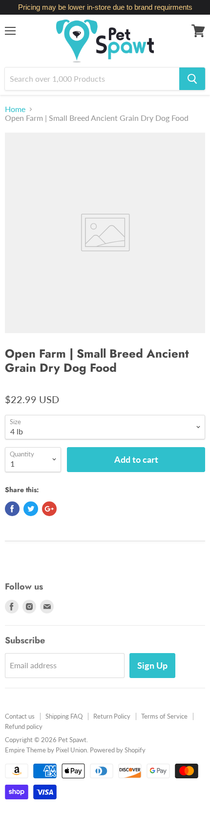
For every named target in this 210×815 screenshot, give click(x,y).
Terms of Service (164, 716)
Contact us (20, 716)
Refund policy (23, 726)
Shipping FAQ (64, 716)
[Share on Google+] (49, 508)
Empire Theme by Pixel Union (46, 750)
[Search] (192, 79)
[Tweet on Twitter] (30, 508)
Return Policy (111, 716)
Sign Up (152, 665)
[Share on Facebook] (12, 508)
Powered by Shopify (118, 750)
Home (15, 109)
